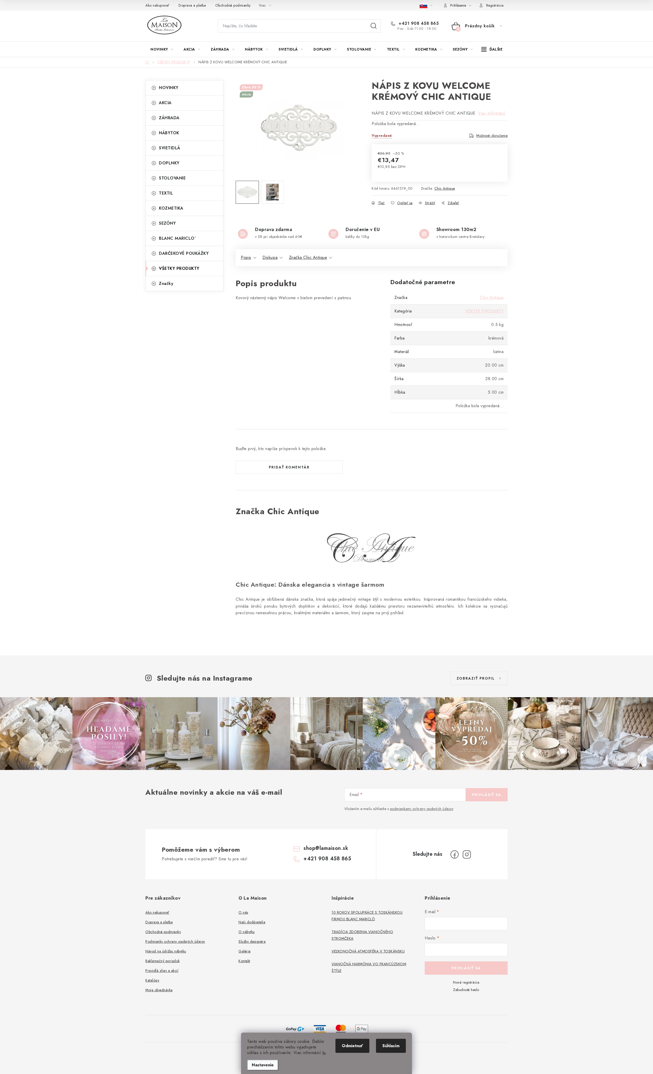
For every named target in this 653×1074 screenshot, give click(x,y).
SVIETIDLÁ (169, 148)
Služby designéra (252, 941)
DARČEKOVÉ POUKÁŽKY (184, 253)
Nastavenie (263, 1065)
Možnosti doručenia (492, 135)
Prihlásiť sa (486, 794)
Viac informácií (492, 113)
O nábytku (246, 931)
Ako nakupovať (157, 5)
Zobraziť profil (476, 678)
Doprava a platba (192, 5)
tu (324, 1053)
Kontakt (244, 960)
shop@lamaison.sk (326, 848)
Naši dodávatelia (251, 922)
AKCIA (165, 103)
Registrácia (495, 5)
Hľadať (374, 26)
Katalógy (152, 980)
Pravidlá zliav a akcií (161, 970)
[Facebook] (454, 854)
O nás (243, 912)
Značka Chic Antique (308, 257)
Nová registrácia (466, 982)
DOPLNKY (169, 163)
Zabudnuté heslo (466, 989)
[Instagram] (467, 854)
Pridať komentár (289, 467)
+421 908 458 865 (418, 23)
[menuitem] (161, 49)
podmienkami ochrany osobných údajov (422, 808)
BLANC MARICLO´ (177, 238)
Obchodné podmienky (233, 5)
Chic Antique (444, 188)
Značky (166, 283)
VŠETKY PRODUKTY (179, 268)
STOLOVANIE (172, 178)
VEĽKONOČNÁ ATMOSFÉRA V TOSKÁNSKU (368, 951)
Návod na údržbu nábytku (165, 951)
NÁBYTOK (169, 133)
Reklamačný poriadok (162, 960)
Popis (246, 257)
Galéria (244, 951)
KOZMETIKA (171, 208)
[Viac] (492, 49)
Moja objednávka (159, 990)
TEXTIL (166, 193)
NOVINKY (169, 88)
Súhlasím (390, 1046)
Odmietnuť (352, 1046)
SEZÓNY (167, 223)
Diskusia (270, 257)
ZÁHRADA (169, 118)
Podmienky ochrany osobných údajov (175, 941)
